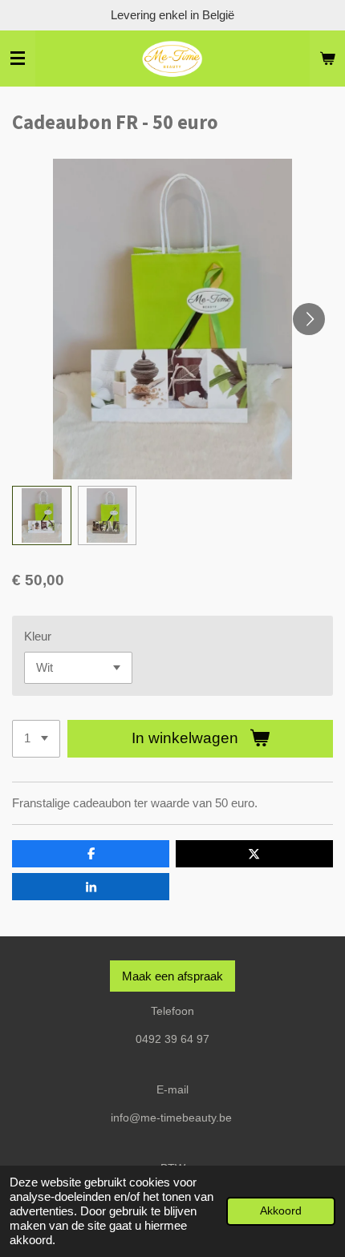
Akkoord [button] (281, 1211)
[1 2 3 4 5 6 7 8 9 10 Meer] (36, 739)
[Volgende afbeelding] (309, 319)
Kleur (37, 636)
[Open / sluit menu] (17, 58)
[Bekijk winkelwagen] (327, 58)
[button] (41, 515)
